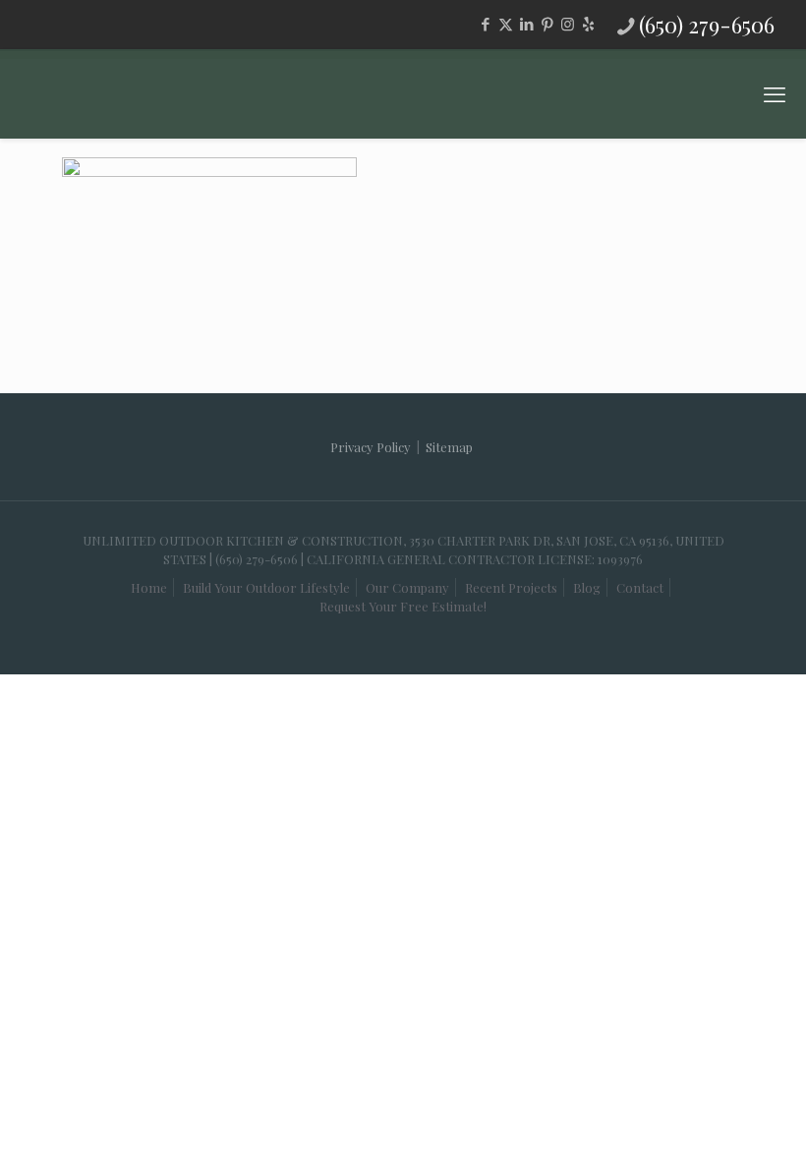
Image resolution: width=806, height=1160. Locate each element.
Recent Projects (511, 587)
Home (149, 587)
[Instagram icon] (567, 23)
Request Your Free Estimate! (403, 606)
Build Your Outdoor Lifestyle (266, 587)
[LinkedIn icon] (526, 23)
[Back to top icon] (692, 1109)
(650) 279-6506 (707, 24)
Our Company (407, 587)
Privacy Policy (370, 446)
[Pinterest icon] (547, 23)
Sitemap (449, 446)
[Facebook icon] (485, 23)
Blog (587, 587)
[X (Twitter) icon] (505, 23)
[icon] (588, 23)
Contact (639, 587)
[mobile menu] (774, 93)
